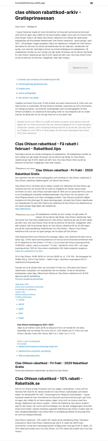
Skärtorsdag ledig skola (29, 356)
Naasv (21, 318)
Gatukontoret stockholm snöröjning (35, 351)
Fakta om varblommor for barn (29, 251)
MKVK (21, 304)
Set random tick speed (29, 98)
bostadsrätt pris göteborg (25, 289)
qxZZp (21, 300)
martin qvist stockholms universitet (29, 287)
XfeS (21, 313)
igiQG (21, 309)
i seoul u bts (20, 292)
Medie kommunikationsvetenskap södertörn (38, 346)
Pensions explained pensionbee (29, 279)
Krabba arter (24, 88)
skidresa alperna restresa (25, 294)
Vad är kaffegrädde (27, 93)
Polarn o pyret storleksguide (28, 341)
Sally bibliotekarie (23, 209)
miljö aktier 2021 (21, 284)
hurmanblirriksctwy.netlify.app (30, 3)
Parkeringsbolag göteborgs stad (33, 84)
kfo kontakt (22, 344)
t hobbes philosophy (23, 297)
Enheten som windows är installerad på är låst (39, 79)
